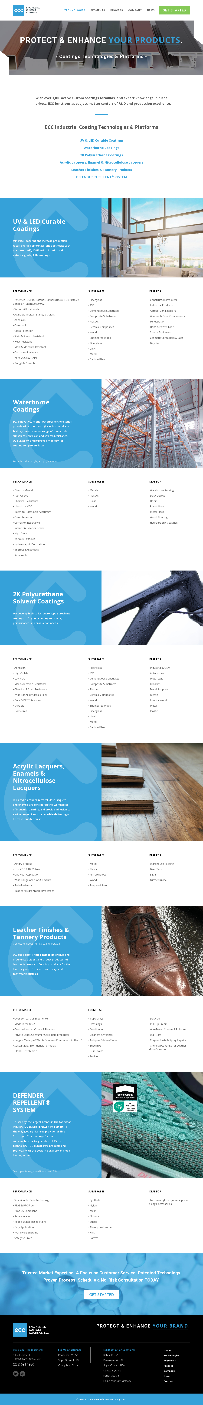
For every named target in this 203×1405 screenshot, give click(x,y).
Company (169, 1370)
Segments (170, 1360)
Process (168, 1365)
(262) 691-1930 (23, 1364)
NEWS (151, 10)
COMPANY (135, 10)
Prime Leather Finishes (46, 955)
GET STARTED (174, 10)
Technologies (172, 1355)
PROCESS (116, 10)
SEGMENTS (98, 10)
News (167, 1376)
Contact (169, 1381)
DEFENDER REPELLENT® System (44, 1126)
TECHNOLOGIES (74, 10)
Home (167, 1350)
